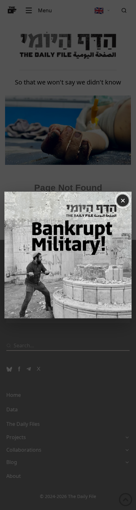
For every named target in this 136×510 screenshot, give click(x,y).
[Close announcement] (122, 200)
